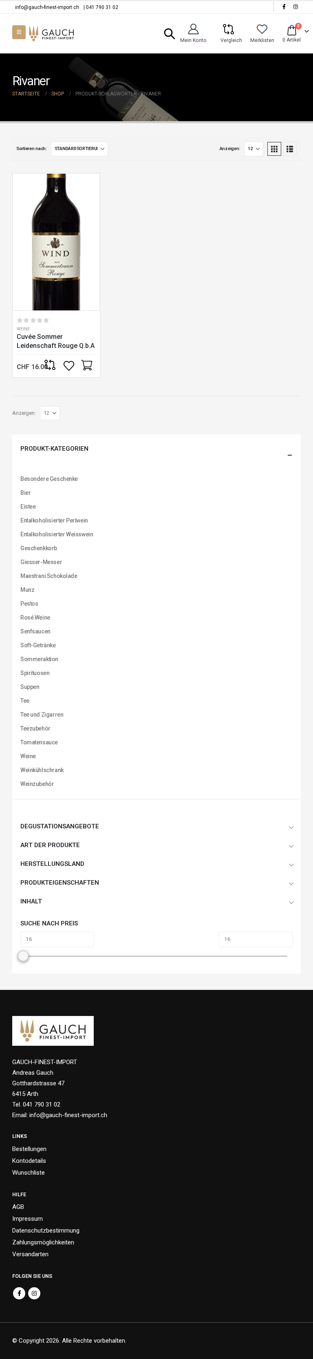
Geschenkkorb (38, 548)
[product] (56, 242)
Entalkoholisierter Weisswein (56, 534)
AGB (18, 1207)
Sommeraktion (39, 659)
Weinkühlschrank (42, 770)
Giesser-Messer (41, 562)
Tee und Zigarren (41, 714)
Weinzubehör (37, 784)
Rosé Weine (35, 617)
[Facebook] (284, 6)
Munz (27, 590)
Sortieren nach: (31, 148)
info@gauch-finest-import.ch (47, 7)
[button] (169, 34)
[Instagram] (295, 6)
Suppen (29, 687)
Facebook (19, 1293)
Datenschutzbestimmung (45, 1230)
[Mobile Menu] (19, 32)
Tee (24, 700)
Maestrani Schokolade (48, 576)
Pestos (29, 603)
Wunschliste (28, 1172)
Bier (25, 492)
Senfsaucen (35, 631)
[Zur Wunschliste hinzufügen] (69, 366)
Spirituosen (34, 673)
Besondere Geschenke (49, 479)
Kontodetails (29, 1160)
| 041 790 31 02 (101, 7)
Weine (23, 329)
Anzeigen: (230, 148)
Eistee (27, 506)
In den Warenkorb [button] (86, 366)
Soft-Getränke (38, 645)
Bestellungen (29, 1149)
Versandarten (30, 1254)
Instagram (34, 1293)
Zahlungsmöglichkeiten (43, 1242)
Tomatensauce (39, 742)
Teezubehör (35, 728)
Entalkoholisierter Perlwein (54, 520)
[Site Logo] (51, 33)
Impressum (27, 1218)
